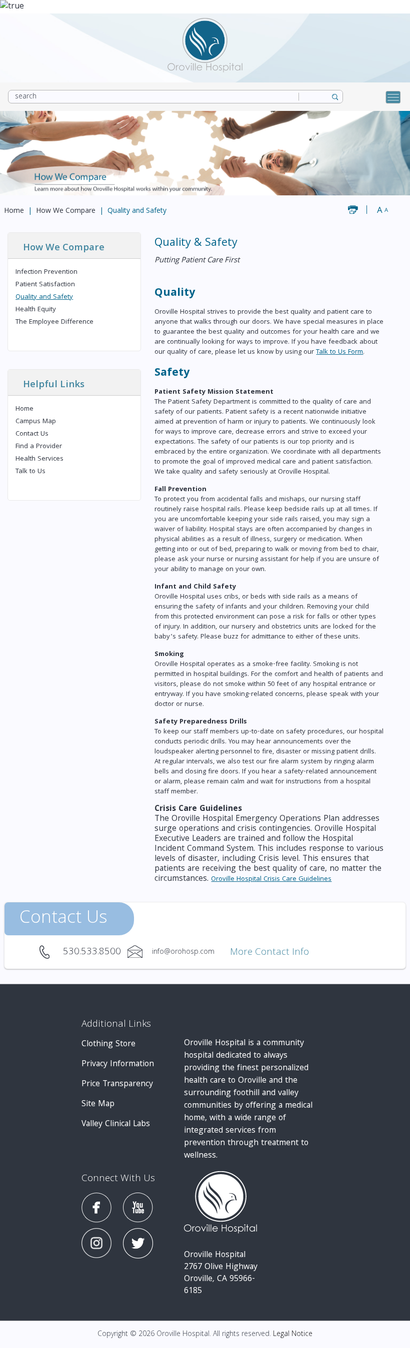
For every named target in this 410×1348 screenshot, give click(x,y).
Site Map (98, 1104)
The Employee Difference (55, 322)
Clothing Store (109, 1044)
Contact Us (32, 434)
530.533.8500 (50, 952)
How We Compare (66, 211)
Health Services (40, 459)
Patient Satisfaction (45, 284)
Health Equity (36, 309)
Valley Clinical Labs (116, 1124)
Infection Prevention (47, 272)
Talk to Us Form (339, 352)
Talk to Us (31, 471)
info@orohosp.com (140, 952)
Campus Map (36, 421)
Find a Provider (39, 446)
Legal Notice (292, 1335)
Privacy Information (118, 1064)
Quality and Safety (44, 297)
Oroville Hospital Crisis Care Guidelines (271, 879)
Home (14, 211)
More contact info (269, 953)
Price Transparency (117, 1084)
